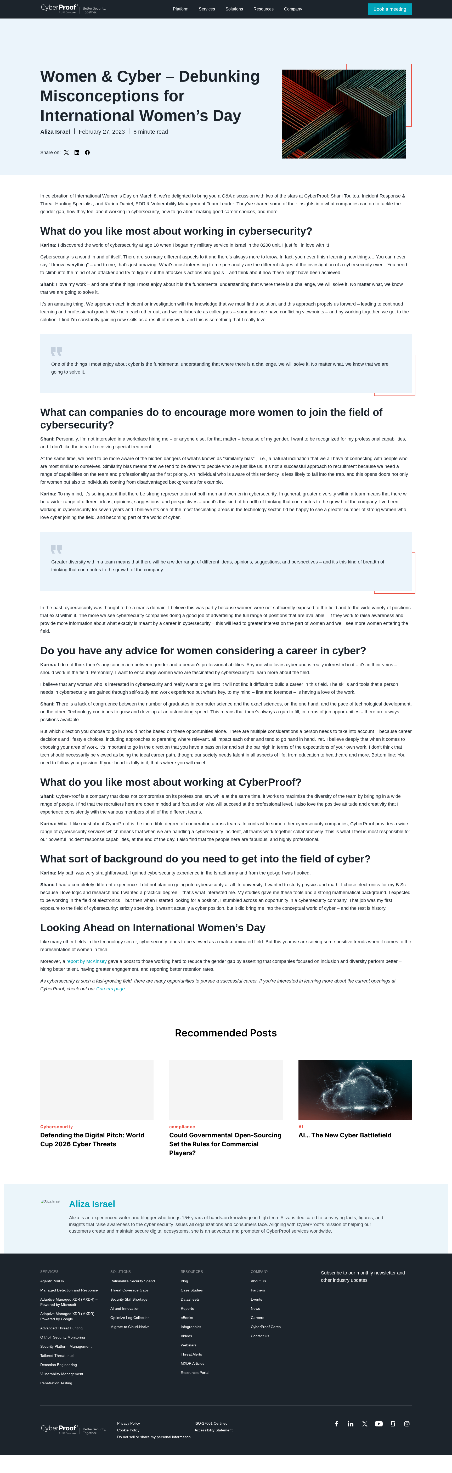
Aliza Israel (92, 1204)
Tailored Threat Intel (57, 1355)
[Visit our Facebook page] (336, 1423)
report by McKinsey (86, 961)
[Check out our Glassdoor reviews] (393, 1423)
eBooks (187, 1318)
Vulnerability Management (61, 1374)
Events (256, 1299)
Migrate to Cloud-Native (130, 1327)
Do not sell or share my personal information (154, 1437)
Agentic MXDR (52, 1281)
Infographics (191, 1327)
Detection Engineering (58, 1365)
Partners (258, 1290)
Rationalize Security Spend (132, 1281)
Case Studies (192, 1290)
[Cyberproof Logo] (73, 9)
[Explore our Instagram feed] (407, 1423)
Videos (186, 1336)
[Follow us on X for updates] (365, 1423)
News (255, 1308)
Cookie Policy (128, 1430)
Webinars (188, 1345)
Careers (257, 1318)
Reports (187, 1308)
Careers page (110, 988)
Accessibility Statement (214, 1430)
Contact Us (260, 1336)
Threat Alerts (191, 1354)
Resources (192, 1272)
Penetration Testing (56, 1383)
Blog (184, 1281)
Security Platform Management (66, 1346)
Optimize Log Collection (130, 1318)
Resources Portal (195, 1372)
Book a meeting (390, 9)
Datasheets (190, 1299)
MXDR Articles (192, 1363)
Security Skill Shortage (129, 1299)
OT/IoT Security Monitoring (62, 1337)
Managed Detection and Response (69, 1290)
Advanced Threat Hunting (61, 1328)
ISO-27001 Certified (211, 1423)
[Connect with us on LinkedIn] (351, 1423)
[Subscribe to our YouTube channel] (379, 1423)
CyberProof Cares (266, 1327)
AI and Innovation (124, 1308)
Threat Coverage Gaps (129, 1290)
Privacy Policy (128, 1423)
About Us (258, 1281)
